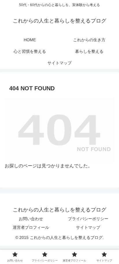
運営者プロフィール (31, 227)
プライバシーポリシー (88, 218)
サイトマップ (88, 227)
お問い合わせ (31, 218)
